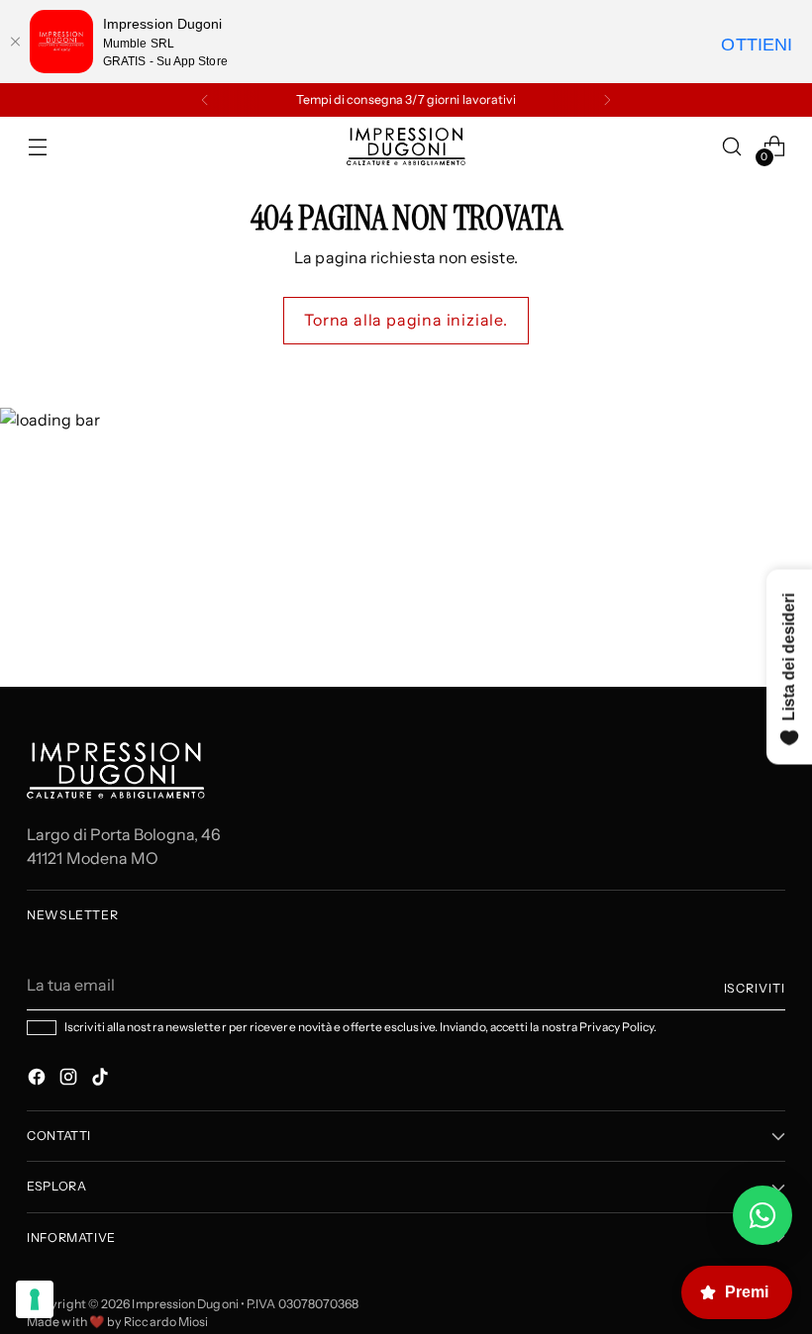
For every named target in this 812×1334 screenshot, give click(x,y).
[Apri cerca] (732, 147)
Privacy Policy (616, 1026)
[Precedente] (205, 100)
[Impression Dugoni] (406, 146)
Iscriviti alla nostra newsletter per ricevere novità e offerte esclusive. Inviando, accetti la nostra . (360, 1027)
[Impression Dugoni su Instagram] (70, 1080)
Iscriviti (754, 988)
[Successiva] (607, 100)
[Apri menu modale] (37, 147)
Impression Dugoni (185, 1303)
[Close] (15, 42)
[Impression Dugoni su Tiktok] (102, 1080)
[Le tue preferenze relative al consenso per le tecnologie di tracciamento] (34, 1299)
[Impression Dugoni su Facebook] (39, 1080)
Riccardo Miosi (166, 1321)
